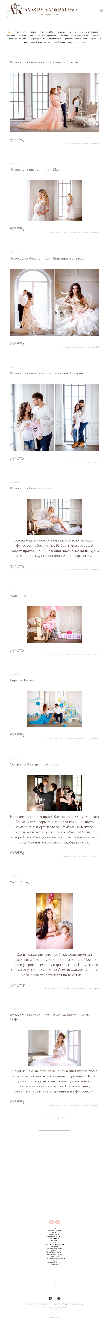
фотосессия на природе (47, 35)
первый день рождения (41, 42)
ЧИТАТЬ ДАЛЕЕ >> (17, 139)
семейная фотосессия (89, 32)
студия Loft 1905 (46, 32)
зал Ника (72, 32)
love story (95, 35)
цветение (64, 35)
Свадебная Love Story (17, 39)
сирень (94, 39)
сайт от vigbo (54, 1317)
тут (86, 545)
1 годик (54, 1260)
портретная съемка (38, 39)
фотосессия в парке (80, 35)
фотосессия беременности (76, 39)
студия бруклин (21, 32)
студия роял (81, 42)
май (31, 35)
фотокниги (11, 35)
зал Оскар (61, 32)
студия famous (55, 39)
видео (33, 32)
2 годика (22, 35)
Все (9, 32)
